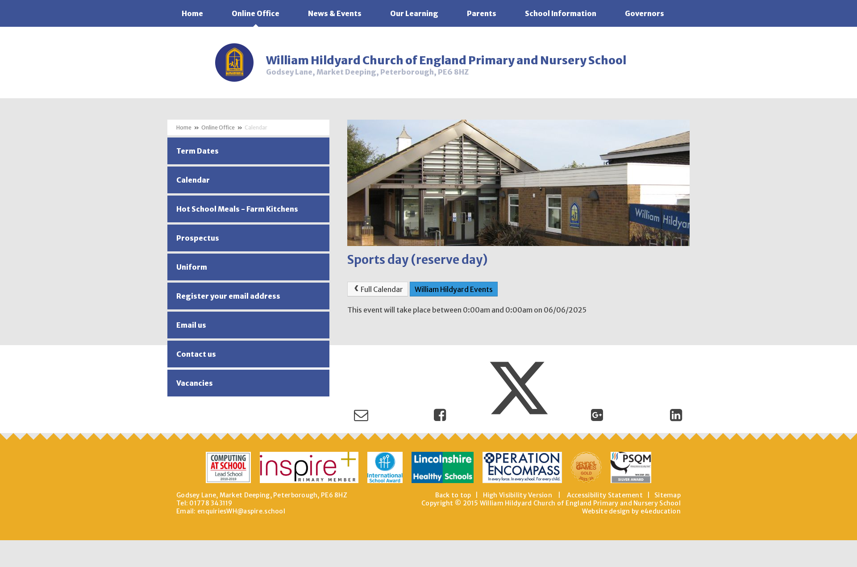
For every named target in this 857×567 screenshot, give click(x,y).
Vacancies (194, 383)
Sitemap (667, 495)
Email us (191, 325)
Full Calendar (382, 289)
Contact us (196, 354)
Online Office (218, 127)
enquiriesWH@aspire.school (241, 511)
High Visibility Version (517, 495)
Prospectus (197, 237)
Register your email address (228, 296)
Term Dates (197, 150)
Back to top (453, 495)
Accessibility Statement (605, 495)
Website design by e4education (631, 511)
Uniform (191, 267)
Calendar (256, 127)
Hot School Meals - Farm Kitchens (237, 208)
